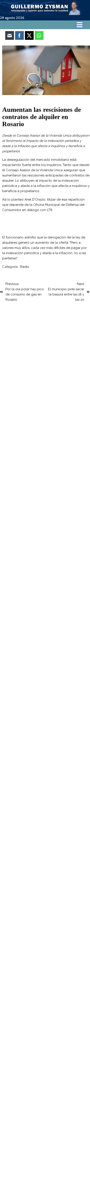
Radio (24, 267)
